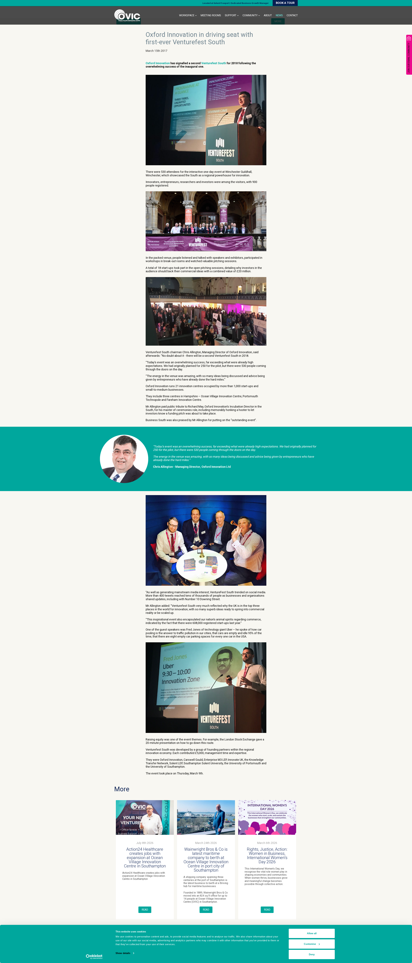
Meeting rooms (211, 15)
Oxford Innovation (158, 63)
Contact (292, 15)
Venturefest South (213, 63)
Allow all (312, 933)
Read (145, 909)
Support (230, 15)
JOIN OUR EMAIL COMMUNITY (408, 58)
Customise (310, 944)
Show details (123, 953)
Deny (312, 954)
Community (250, 15)
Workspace (186, 15)
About (268, 15)
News (279, 15)
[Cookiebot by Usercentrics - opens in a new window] (94, 956)
